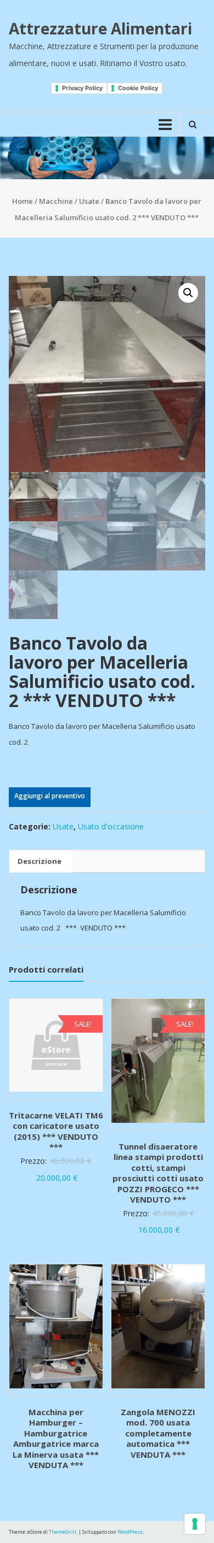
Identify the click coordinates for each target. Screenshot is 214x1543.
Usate (89, 201)
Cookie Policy (138, 88)
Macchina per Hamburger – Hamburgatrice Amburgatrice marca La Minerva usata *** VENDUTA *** (56, 1438)
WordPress (130, 1531)
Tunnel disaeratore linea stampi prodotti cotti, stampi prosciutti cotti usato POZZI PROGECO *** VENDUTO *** (158, 1173)
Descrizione (39, 861)
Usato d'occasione (111, 826)
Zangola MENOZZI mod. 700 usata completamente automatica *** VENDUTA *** (158, 1433)
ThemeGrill (62, 1531)
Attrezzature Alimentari (100, 28)
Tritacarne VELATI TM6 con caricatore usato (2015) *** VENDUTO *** (56, 1131)
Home (22, 201)
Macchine (56, 201)
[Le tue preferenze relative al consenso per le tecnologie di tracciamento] (194, 1523)
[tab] (39, 861)
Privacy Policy (82, 88)
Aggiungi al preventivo (49, 795)
